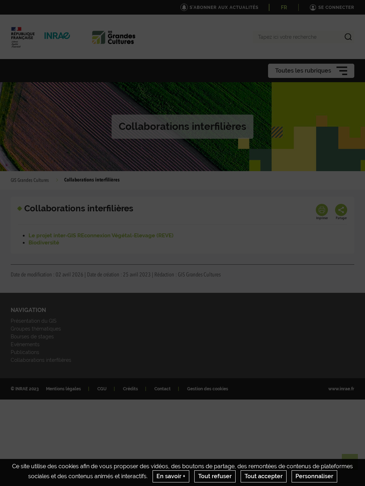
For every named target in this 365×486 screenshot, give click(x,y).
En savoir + (170, 476)
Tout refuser (215, 476)
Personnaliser (314, 476)
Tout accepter (264, 476)
